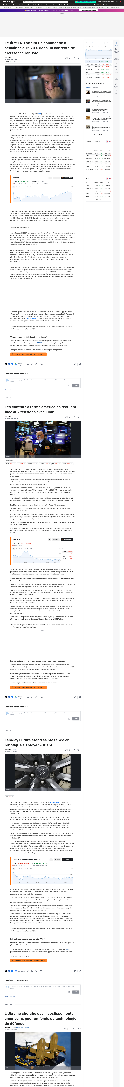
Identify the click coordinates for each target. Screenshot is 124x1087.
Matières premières (52, 7)
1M (19, 162)
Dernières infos (7, 7)
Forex (31, 7)
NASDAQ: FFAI (54, 778)
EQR (39, 89)
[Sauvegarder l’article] (70, 34)
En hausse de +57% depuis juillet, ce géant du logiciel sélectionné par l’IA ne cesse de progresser (101, 77)
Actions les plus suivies (94, 154)
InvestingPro (31, 294)
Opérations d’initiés (100, 7)
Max (31, 162)
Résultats (118, 7)
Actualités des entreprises (89, 7)
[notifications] (117, 1)
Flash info (27, 7)
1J (13, 162)
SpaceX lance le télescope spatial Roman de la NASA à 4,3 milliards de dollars (101, 103)
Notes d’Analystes (110, 7)
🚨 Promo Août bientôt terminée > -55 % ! (85, 1)
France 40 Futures (90, 39)
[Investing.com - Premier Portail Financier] (9, 2)
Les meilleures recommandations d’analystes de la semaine (100, 85)
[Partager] (65, 34)
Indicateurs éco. (62, 7)
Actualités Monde (77, 7)
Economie (69, 7)
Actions (45, 7)
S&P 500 (88, 50)
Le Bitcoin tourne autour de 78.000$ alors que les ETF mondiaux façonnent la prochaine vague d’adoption (101, 94)
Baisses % (106, 121)
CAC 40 (88, 37)
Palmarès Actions (92, 117)
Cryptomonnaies (38, 7)
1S (16, 162)
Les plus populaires (18, 7)
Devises (88, 18)
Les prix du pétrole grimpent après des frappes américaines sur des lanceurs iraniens (101, 68)
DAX (87, 48)
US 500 (88, 42)
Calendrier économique (69, 4)
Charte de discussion (10, 365)
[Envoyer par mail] (36, 340)
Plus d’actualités (98, 110)
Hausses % (99, 121)
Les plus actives (90, 121)
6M (22, 162)
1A (25, 162)
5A (28, 162)
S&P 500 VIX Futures (91, 45)
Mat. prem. (101, 18)
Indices (94, 18)
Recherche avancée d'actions (85, 4)
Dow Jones (89, 53)
